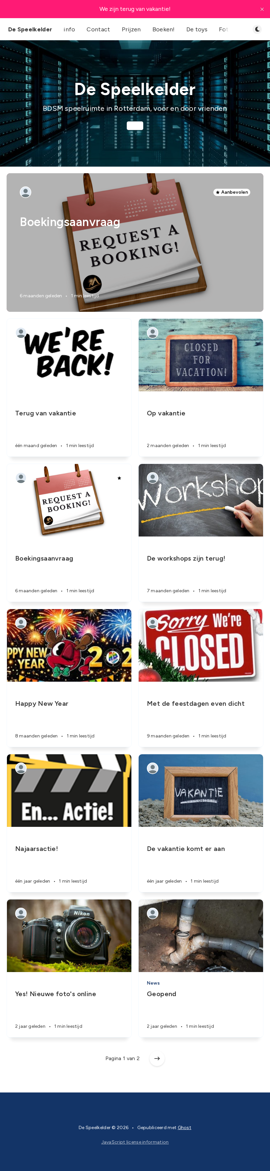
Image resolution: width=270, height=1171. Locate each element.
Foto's (227, 29)
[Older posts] (157, 1058)
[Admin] (25, 192)
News (153, 983)
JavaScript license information (135, 1142)
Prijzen (131, 29)
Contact (98, 29)
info (69, 29)
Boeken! (163, 29)
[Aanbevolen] (119, 478)
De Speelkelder (30, 29)
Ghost (185, 1127)
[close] (262, 9)
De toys (196, 29)
